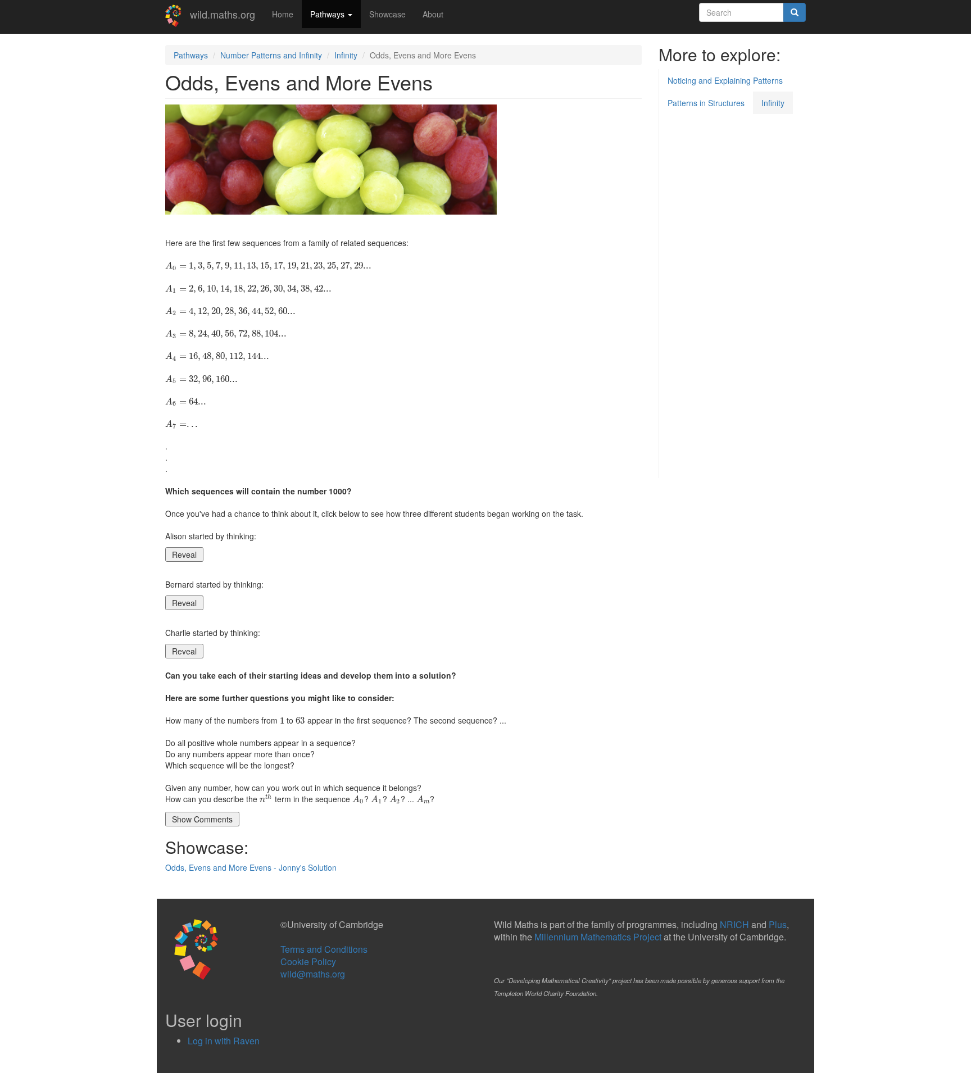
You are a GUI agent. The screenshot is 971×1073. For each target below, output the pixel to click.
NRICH (734, 924)
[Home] (177, 15)
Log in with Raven (224, 1040)
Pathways (328, 14)
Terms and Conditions (323, 949)
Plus (778, 924)
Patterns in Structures (706, 102)
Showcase (387, 14)
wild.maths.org (222, 14)
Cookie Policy (308, 961)
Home (282, 14)
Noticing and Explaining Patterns (725, 80)
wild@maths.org (312, 973)
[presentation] (268, 265)
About (433, 14)
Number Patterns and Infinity (271, 55)
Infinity (345, 55)
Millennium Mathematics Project (597, 936)
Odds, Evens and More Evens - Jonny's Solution (251, 867)
